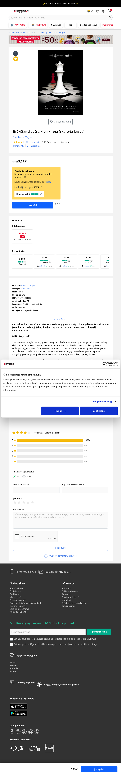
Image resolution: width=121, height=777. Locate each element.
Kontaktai (66, 600)
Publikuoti (60, 547)
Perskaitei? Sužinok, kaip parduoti (25, 603)
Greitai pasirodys (88, 24)
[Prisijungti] (103, 11)
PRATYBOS (19, 24)
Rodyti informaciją (102, 401)
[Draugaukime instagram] (18, 732)
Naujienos (56, 24)
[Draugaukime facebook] (12, 732)
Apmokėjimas (16, 588)
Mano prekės (16, 597)
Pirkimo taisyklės (70, 591)
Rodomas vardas (21, 484)
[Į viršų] (115, 756)
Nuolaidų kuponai (18, 611)
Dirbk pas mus (68, 606)
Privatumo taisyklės (71, 597)
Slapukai (66, 594)
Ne (18, 476)
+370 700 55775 (25, 571)
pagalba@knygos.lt (58, 571)
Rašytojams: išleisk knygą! (74, 603)
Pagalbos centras (18, 600)
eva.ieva (64, 266)
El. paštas (66, 484)
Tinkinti (58, 410)
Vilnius (13, 662)
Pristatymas (15, 591)
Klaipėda (14, 668)
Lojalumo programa (19, 608)
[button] (41, 187)
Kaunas (13, 665)
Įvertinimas (18, 498)
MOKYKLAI (41, 24)
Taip (29, 476)
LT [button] (92, 11)
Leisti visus (99, 410)
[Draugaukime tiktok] (24, 732)
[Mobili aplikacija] (18, 713)
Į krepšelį (99, 769)
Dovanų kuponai (18, 606)
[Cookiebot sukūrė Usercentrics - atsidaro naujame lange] (105, 364)
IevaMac (86, 266)
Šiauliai (13, 671)
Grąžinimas (15, 594)
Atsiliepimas (18, 509)
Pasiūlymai (107, 24)
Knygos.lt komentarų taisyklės (62, 555)
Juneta (48, 181)
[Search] (110, 17)
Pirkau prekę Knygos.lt (23, 471)
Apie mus (66, 588)
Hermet (108, 266)
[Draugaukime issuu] (37, 732)
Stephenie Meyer (28, 285)
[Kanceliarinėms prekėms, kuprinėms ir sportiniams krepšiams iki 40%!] (61, 39)
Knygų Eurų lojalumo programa (61, 684)
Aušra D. (42, 266)
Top (70, 24)
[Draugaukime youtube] (30, 732)
